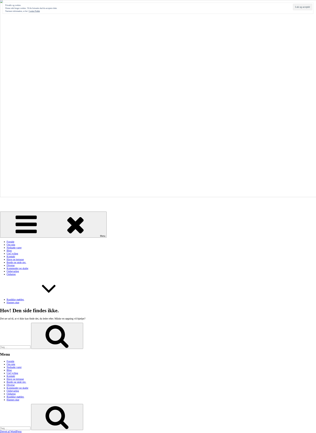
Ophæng (11, 274)
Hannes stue (13, 302)
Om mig (11, 244)
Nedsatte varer (14, 247)
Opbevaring (13, 271)
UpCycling (12, 253)
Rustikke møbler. (15, 299)
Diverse (11, 265)
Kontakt (11, 256)
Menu (102, 236)
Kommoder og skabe (17, 268)
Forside (10, 241)
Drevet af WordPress (11, 431)
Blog (9, 250)
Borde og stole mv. (16, 262)
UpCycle (4, 201)
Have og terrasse (15, 259)
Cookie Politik (34, 11)
